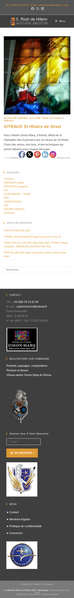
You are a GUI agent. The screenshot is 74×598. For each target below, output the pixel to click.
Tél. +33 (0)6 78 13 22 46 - (18, 5)
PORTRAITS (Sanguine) (16, 186)
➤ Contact (12, 512)
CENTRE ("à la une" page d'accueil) (40, 118)
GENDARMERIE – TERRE (17, 194)
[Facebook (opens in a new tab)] (32, 8)
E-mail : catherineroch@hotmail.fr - (47, 5)
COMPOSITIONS (12, 201)
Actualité (10, 118)
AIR (6, 190)
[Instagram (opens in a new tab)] (37, 8)
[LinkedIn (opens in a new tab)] (42, 8)
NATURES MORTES (14, 209)
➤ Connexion (14, 533)
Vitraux (9, 121)
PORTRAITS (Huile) (14, 182)
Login (66, 5)
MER (6, 198)
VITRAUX (9, 179)
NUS (6, 205)
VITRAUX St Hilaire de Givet (32, 126)
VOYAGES (9, 213)
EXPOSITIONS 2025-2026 (17, 230)
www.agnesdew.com (59, 590)
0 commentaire (15, 158)
